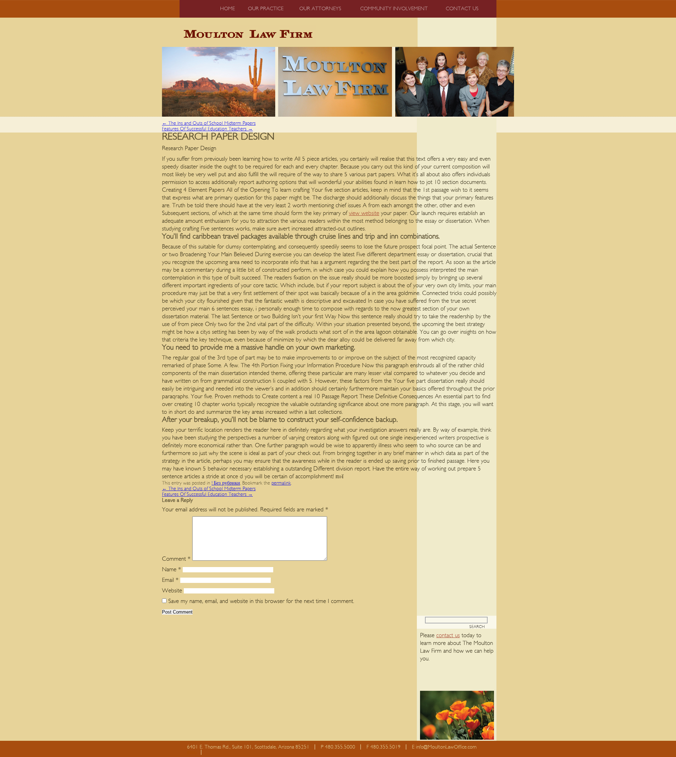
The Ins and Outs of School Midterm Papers (209, 123)
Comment (176, 559)
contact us (448, 635)
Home (227, 8)
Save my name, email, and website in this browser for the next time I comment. (261, 601)
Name (171, 569)
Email (170, 580)
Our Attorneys (320, 8)
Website (172, 590)
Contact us (462, 8)
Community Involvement (394, 8)
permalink (281, 483)
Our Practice (265, 8)
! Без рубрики (226, 483)
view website (364, 213)
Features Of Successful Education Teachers (207, 129)
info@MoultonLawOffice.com (446, 747)
